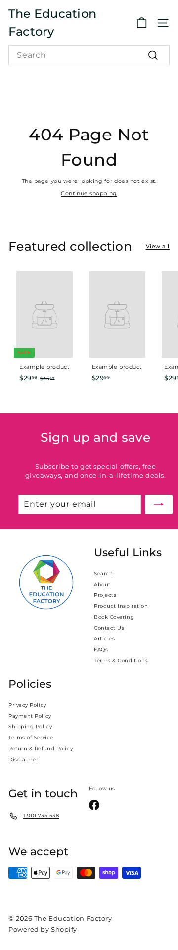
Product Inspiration (121, 606)
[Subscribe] (159, 504)
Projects (105, 595)
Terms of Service (30, 737)
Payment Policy (29, 716)
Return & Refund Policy (40, 748)
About (102, 584)
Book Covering (114, 617)
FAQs (101, 649)
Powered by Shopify (42, 929)
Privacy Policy (27, 705)
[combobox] (89, 55)
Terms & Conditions (121, 660)
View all (158, 246)
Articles (104, 638)
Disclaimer (23, 759)
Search (103, 573)
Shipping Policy (30, 727)
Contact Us (109, 628)
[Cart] (141, 23)
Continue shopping (89, 193)
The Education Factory (52, 22)
